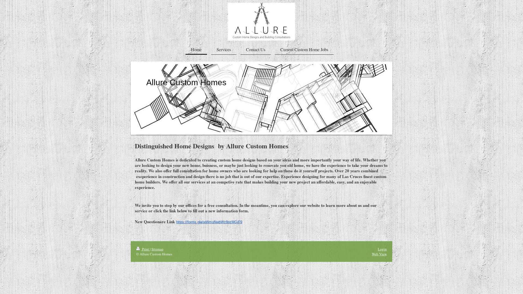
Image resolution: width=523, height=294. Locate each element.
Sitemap (157, 249)
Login (382, 249)
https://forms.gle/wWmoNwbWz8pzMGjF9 (209, 222)
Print (145, 249)
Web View (379, 254)
